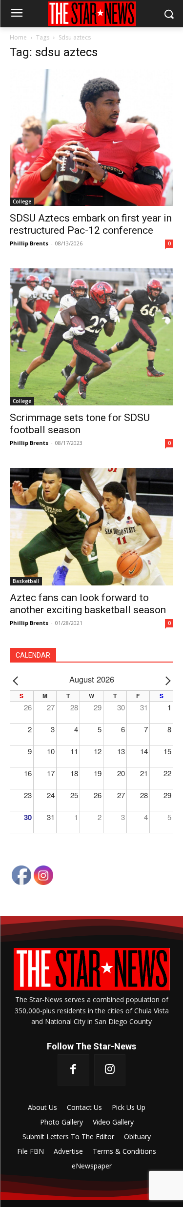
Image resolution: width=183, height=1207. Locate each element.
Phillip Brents (29, 243)
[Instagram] (109, 1070)
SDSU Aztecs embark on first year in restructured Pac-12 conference (91, 224)
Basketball (26, 581)
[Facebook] (73, 1070)
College (22, 201)
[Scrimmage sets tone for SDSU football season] (91, 336)
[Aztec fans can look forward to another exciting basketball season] (91, 526)
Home (18, 37)
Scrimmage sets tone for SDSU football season (80, 424)
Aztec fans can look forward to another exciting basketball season (88, 604)
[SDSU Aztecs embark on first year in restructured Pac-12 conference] (91, 137)
